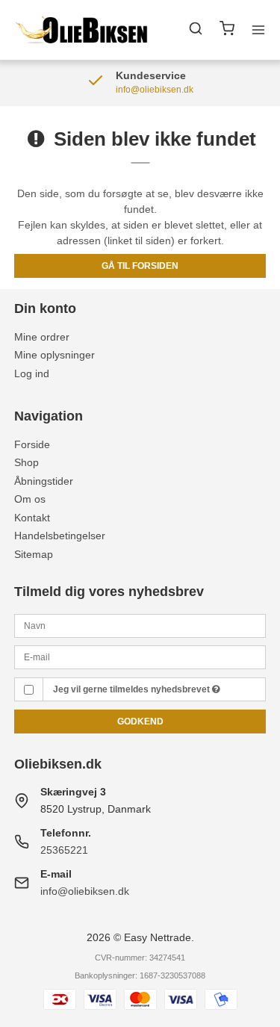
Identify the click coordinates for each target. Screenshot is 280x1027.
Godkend (140, 721)
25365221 (64, 850)
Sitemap (33, 554)
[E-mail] (140, 657)
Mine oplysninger (54, 355)
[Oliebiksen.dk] (82, 30)
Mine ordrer (41, 337)
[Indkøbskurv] (227, 30)
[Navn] (140, 624)
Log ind (31, 373)
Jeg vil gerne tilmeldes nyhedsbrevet (132, 689)
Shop (26, 462)
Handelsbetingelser (59, 536)
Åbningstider (43, 481)
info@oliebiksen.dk (84, 891)
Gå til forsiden (140, 266)
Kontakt (32, 518)
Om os (30, 499)
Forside (32, 444)
